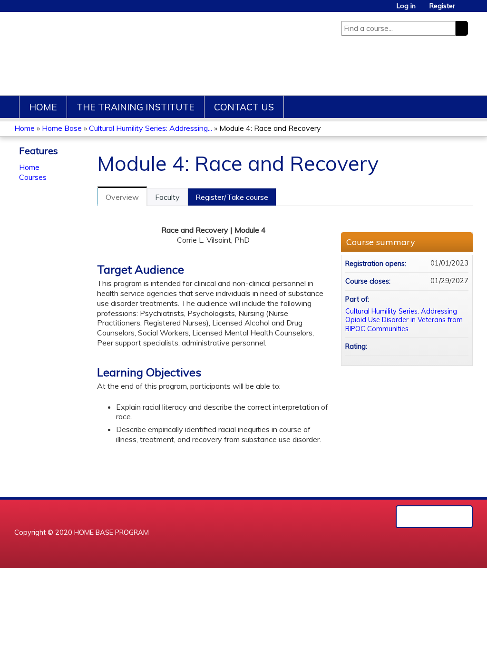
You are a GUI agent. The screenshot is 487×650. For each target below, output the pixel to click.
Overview (122, 197)
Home (43, 107)
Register (442, 6)
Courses (33, 177)
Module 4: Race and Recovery (270, 128)
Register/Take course (231, 197)
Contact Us (244, 107)
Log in (406, 6)
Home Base (62, 128)
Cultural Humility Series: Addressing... (150, 128)
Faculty (167, 197)
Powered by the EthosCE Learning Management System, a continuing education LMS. (434, 516)
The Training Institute (136, 107)
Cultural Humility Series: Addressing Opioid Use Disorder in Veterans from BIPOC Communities (404, 320)
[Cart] (465, 9)
